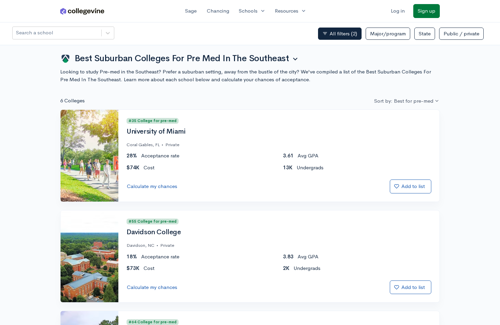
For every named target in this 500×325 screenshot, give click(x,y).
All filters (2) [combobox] (339, 33)
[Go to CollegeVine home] (82, 11)
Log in (398, 10)
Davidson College (154, 232)
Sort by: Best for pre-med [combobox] (403, 101)
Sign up (426, 10)
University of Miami (156, 131)
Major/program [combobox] (388, 33)
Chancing (218, 10)
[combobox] (16, 33)
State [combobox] (425, 33)
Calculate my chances (152, 186)
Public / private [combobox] (461, 33)
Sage (191, 10)
